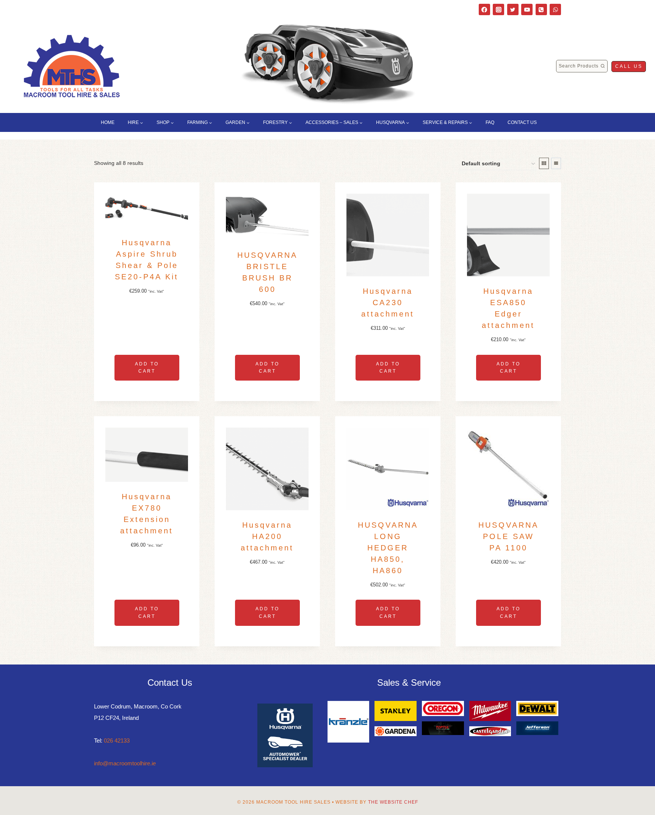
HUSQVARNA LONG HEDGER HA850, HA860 (388, 548)
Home (107, 122)
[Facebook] (484, 9)
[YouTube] (527, 9)
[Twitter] (513, 9)
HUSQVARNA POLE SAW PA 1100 (508, 536)
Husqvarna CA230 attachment (387, 302)
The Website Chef (393, 802)
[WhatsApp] (555, 9)
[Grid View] (544, 163)
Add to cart (147, 367)
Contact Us (522, 122)
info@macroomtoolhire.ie (125, 763)
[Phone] (541, 9)
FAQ (490, 122)
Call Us (628, 66)
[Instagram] (498, 9)
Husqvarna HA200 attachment (267, 536)
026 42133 (117, 740)
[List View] (556, 163)
